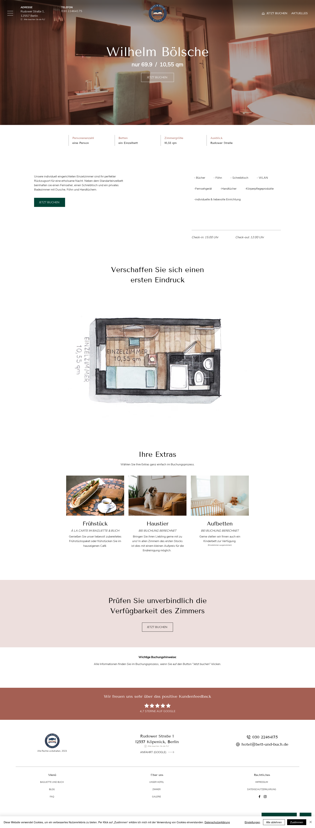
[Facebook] (259, 796)
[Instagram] (265, 796)
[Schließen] (310, 822)
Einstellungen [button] (252, 822)
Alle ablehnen (274, 822)
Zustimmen (296, 822)
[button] (10, 13)
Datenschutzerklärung (217, 822)
